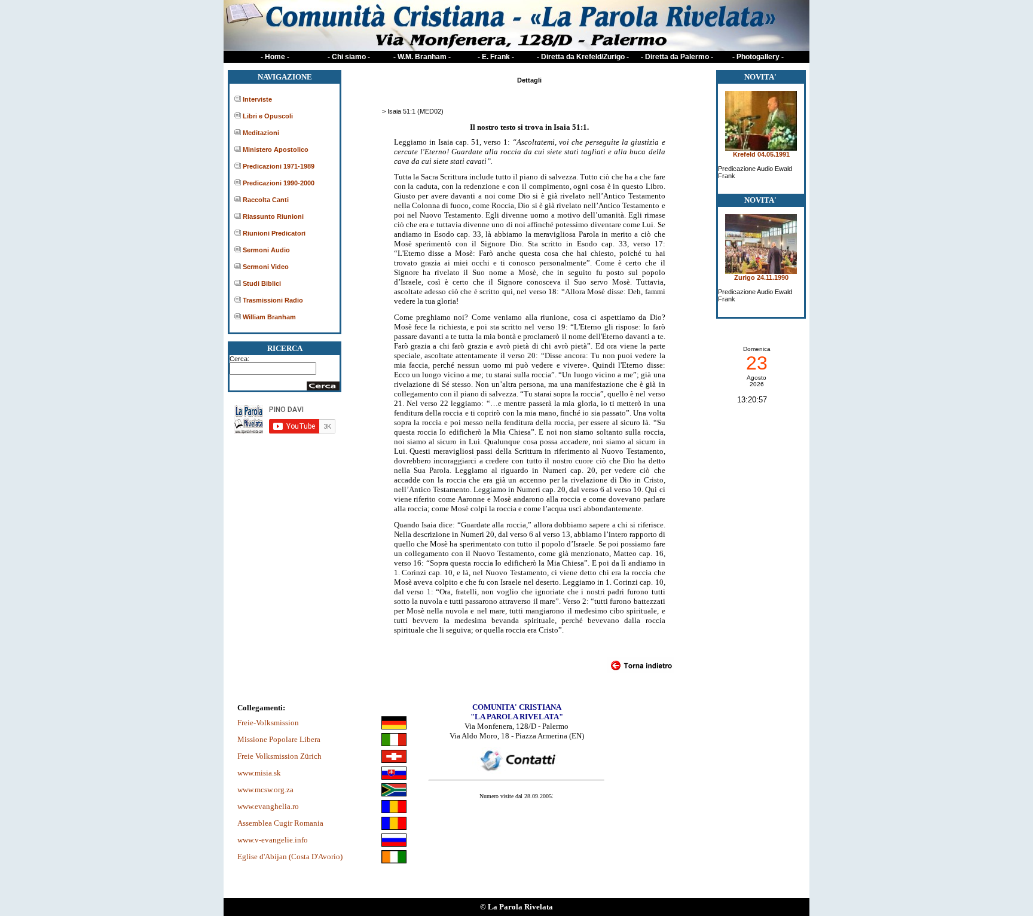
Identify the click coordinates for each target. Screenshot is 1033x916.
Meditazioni (261, 132)
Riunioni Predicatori (274, 233)
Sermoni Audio (266, 250)
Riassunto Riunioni (273, 216)
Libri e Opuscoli (268, 116)
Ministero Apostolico (275, 149)
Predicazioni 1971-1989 (278, 166)
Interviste (257, 99)
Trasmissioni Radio (273, 300)
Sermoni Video (266, 266)
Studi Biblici (262, 283)
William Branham (269, 316)
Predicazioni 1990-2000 (278, 183)
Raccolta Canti (266, 199)
